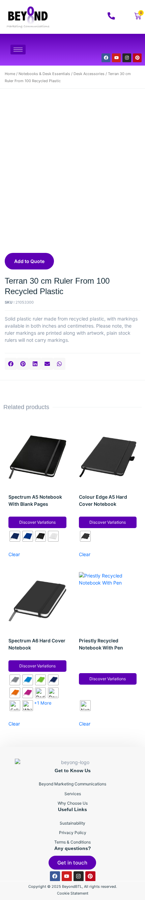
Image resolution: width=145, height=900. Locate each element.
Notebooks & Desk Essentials (44, 73)
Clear (14, 554)
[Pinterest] (137, 57)
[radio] (15, 536)
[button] (11, 364)
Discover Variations (37, 522)
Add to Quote (29, 261)
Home (10, 73)
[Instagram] (126, 57)
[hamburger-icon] (18, 49)
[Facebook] (106, 57)
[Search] (127, 45)
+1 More (43, 703)
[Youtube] (116, 57)
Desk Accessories (89, 73)
